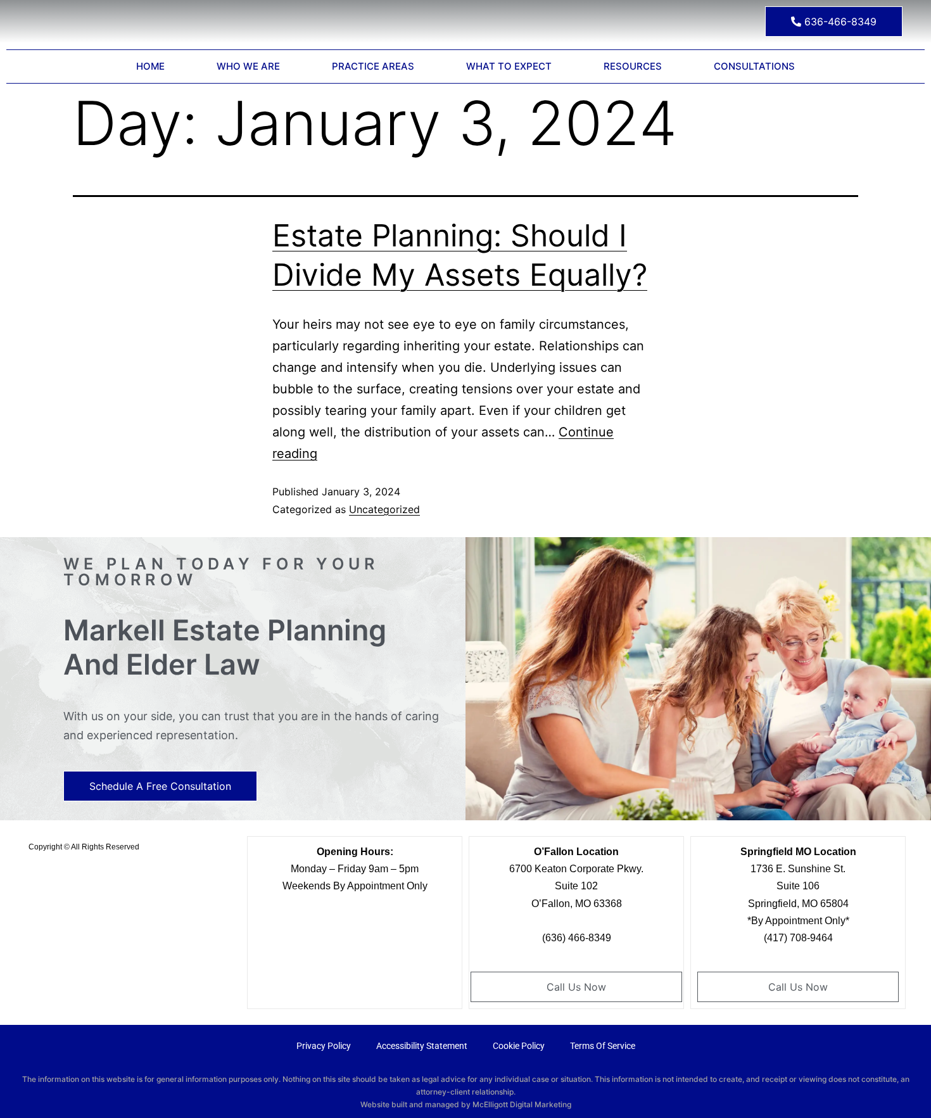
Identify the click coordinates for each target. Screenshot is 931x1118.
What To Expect (509, 66)
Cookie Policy (519, 1046)
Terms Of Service (602, 1046)
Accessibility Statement (421, 1046)
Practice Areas (373, 66)
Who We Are (248, 66)
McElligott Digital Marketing (521, 1104)
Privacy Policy (323, 1046)
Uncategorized (384, 509)
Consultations (754, 66)
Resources (633, 66)
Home (150, 66)
